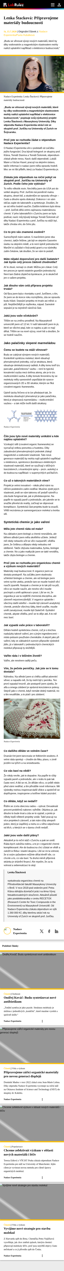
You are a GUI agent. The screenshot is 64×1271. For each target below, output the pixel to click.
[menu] (52, 4)
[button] (41, 931)
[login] (59, 4)
